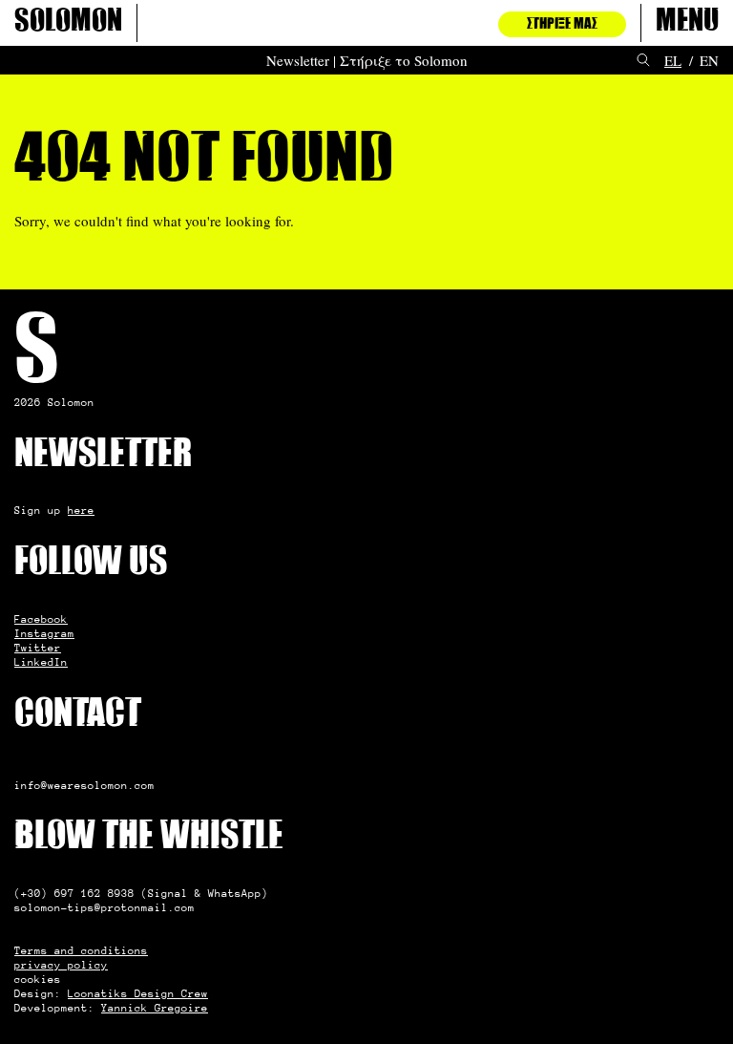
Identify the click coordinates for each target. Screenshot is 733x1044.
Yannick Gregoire (154, 1007)
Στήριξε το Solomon (404, 60)
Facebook (41, 619)
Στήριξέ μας (562, 24)
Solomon (68, 23)
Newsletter (297, 60)
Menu (687, 23)
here (81, 510)
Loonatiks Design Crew (138, 993)
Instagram (44, 633)
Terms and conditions (81, 950)
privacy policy (61, 964)
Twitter (37, 647)
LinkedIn (41, 662)
